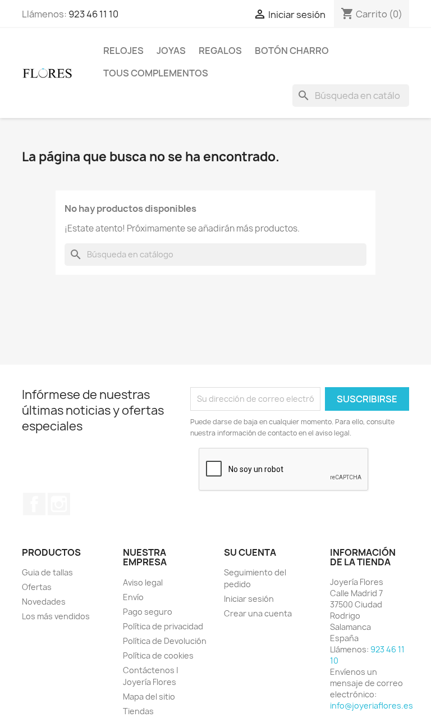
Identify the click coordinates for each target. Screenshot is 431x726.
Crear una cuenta (258, 613)
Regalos (220, 50)
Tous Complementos (155, 73)
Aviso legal (143, 582)
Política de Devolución (165, 641)
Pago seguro (147, 611)
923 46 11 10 (93, 14)
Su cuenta (250, 552)
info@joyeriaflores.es (371, 705)
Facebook (34, 504)
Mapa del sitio (149, 696)
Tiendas (138, 711)
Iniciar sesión (249, 598)
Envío (133, 597)
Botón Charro (292, 50)
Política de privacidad (163, 626)
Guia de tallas (47, 572)
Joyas (171, 50)
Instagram (59, 504)
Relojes (123, 50)
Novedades (44, 601)
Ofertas (37, 587)
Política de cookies (158, 655)
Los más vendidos (56, 616)
